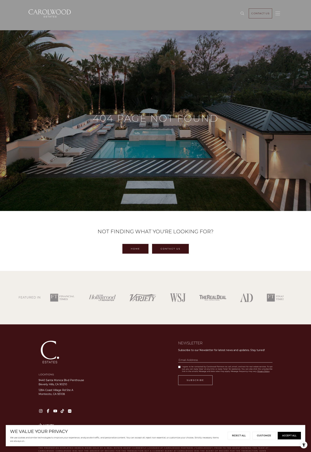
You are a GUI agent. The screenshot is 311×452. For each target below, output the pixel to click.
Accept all (289, 435)
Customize (264, 435)
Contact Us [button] (170, 248)
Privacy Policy (263, 371)
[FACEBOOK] (48, 411)
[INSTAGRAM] (41, 411)
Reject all (239, 435)
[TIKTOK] (62, 411)
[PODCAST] (69, 411)
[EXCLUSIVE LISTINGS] (243, 13)
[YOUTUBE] (55, 411)
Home (135, 248)
